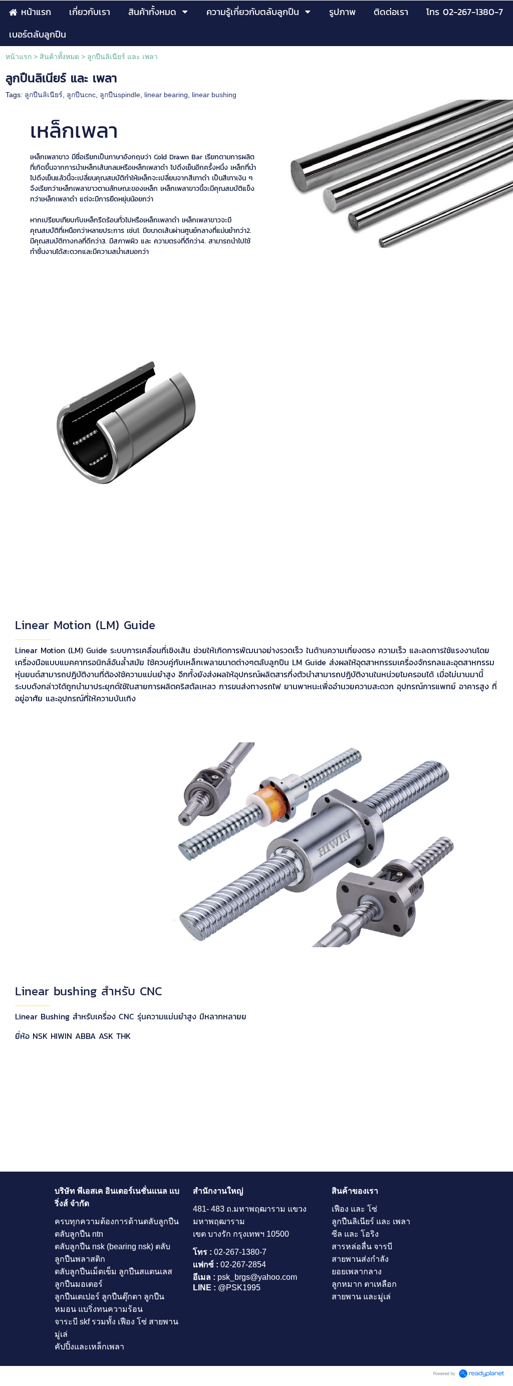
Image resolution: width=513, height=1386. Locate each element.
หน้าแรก (19, 57)
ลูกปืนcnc (81, 95)
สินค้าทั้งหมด (59, 57)
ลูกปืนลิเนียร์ (44, 95)
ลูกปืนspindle (120, 95)
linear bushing (214, 95)
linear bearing (166, 95)
